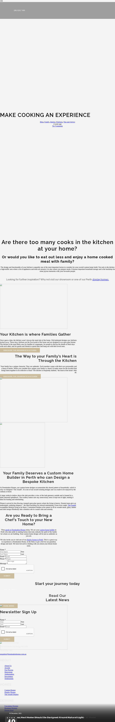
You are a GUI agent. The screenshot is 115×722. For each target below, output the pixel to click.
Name (3, 550)
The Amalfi (72, 505)
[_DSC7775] (33, 328)
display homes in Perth (35, 540)
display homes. (100, 279)
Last (22, 554)
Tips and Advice (69, 122)
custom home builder (47, 530)
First (22, 552)
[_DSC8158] (22, 467)
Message (4, 563)
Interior (52, 122)
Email (3, 556)
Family (46, 122)
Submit (7, 576)
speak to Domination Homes (15, 530)
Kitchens (59, 122)
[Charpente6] (33, 422)
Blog (41, 122)
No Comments (57, 126)
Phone (3, 559)
